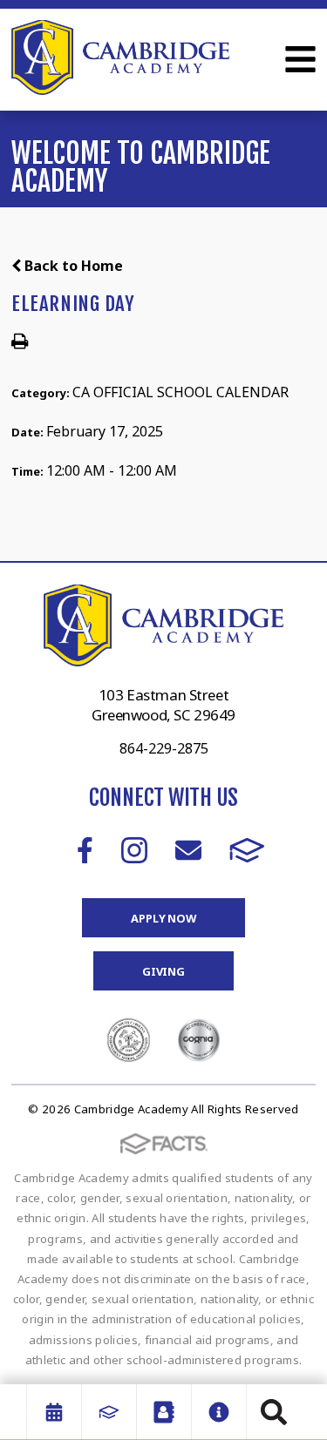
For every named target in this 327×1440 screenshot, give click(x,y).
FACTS (247, 850)
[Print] (19, 342)
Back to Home (72, 265)
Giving (163, 971)
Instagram (134, 850)
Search (274, 1412)
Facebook (85, 850)
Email (188, 850)
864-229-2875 (163, 748)
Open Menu (300, 59)
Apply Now (163, 918)
